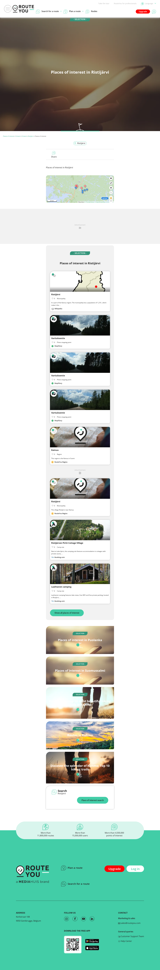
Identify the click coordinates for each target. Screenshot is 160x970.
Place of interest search (93, 800)
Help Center (126, 941)
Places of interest (8, 136)
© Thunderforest (89, 202)
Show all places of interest (66, 612)
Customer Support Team (132, 936)
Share (54, 156)
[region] (80, 189)
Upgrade (143, 11)
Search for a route (79, 883)
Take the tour (103, 3)
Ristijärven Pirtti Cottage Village (67, 543)
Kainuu (55, 450)
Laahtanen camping (61, 586)
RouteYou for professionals (125, 3)
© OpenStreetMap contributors (104, 202)
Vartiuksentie (58, 338)
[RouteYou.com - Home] (23, 9)
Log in (135, 869)
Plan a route (75, 867)
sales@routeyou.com (130, 923)
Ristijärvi (31, 136)
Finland (18, 136)
